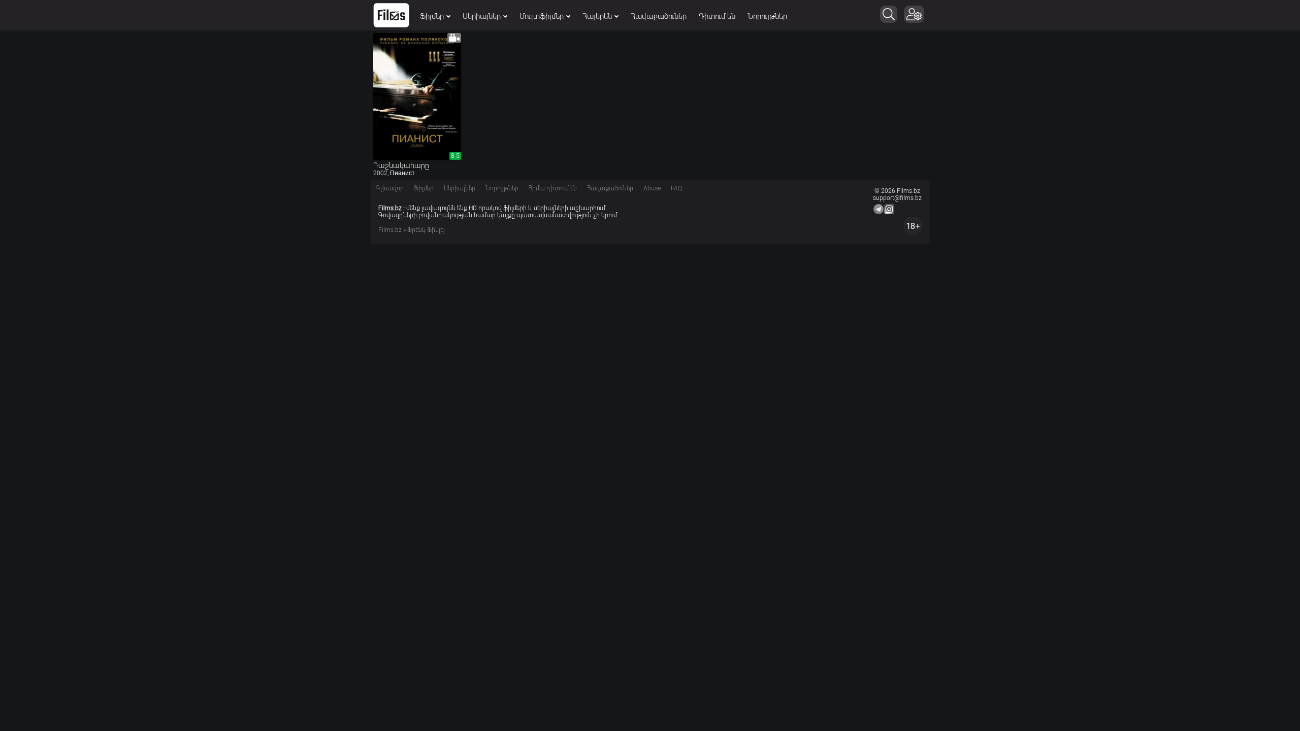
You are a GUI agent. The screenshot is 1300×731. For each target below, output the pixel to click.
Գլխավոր (390, 188)
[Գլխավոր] (391, 15)
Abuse (652, 188)
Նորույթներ (767, 16)
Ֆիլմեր (432, 16)
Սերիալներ (482, 16)
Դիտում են (717, 16)
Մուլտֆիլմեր (541, 16)
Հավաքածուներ (659, 16)
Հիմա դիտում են (553, 188)
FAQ (676, 188)
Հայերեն (597, 16)
